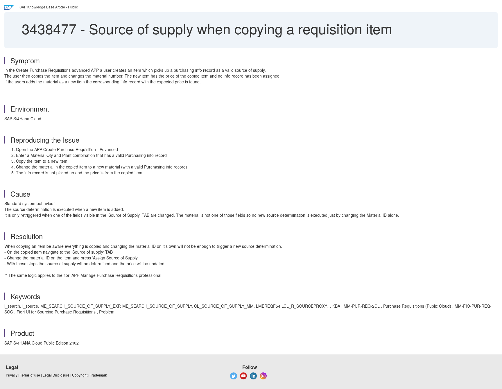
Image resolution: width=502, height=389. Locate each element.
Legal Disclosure (56, 374)
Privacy (11, 374)
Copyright (79, 374)
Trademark (98, 374)
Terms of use (30, 374)
